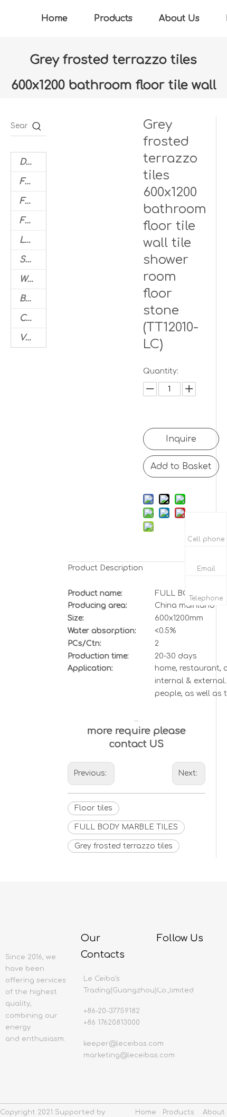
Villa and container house (33, 337)
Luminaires (33, 240)
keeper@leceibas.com (123, 1043)
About (214, 1112)
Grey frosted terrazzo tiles (123, 846)
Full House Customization (33, 201)
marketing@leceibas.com (129, 1055)
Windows (33, 279)
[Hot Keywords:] (36, 126)
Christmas (33, 318)
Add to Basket (180, 466)
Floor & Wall (33, 181)
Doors (33, 162)
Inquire (181, 439)
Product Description (105, 568)
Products (113, 18)
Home (54, 18)
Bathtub (33, 298)
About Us (179, 18)
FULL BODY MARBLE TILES (126, 827)
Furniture (33, 220)
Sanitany (33, 259)
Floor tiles (93, 808)
